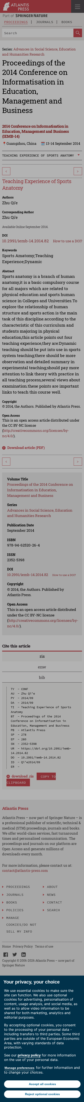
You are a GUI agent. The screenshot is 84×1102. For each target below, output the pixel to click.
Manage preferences (19, 1067)
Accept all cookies (42, 1084)
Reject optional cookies (42, 1094)
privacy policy (29, 1055)
